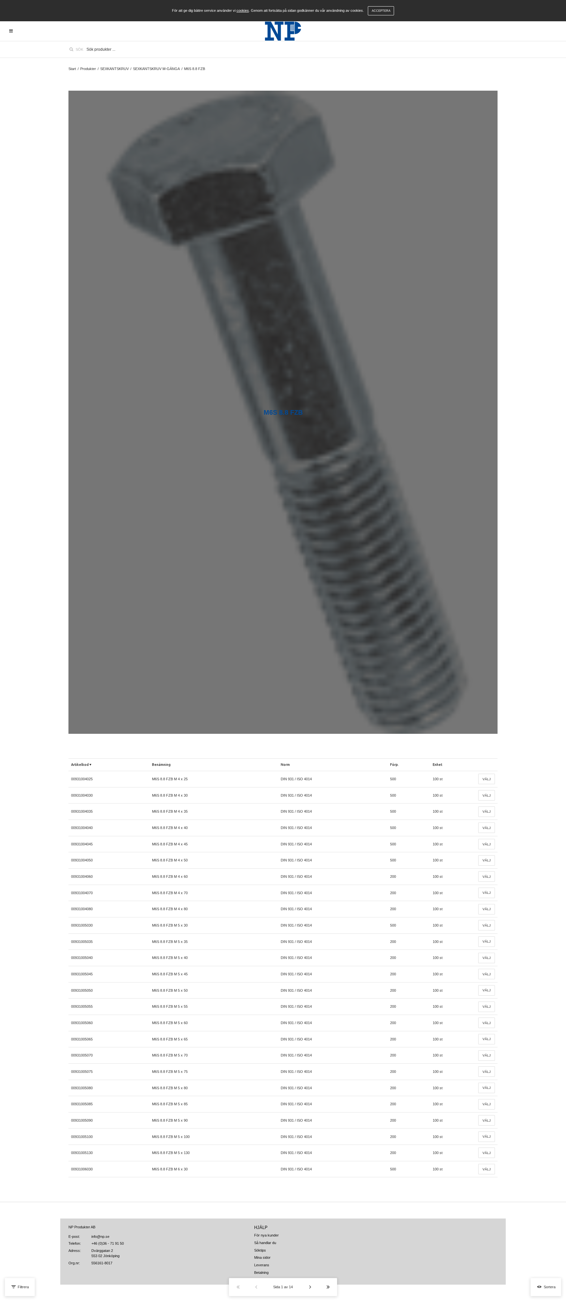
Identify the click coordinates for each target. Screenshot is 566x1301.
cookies (242, 10)
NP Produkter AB (81, 1227)
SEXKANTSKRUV (114, 69)
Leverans (261, 1265)
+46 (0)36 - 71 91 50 (107, 1243)
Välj (486, 779)
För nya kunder (266, 1235)
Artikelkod (80, 765)
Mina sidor (262, 1257)
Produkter (88, 69)
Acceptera (381, 10)
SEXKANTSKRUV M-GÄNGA (156, 69)
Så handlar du (265, 1243)
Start (72, 69)
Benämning (161, 765)
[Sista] (328, 1287)
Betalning (261, 1272)
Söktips (260, 1250)
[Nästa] (310, 1287)
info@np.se (100, 1236)
